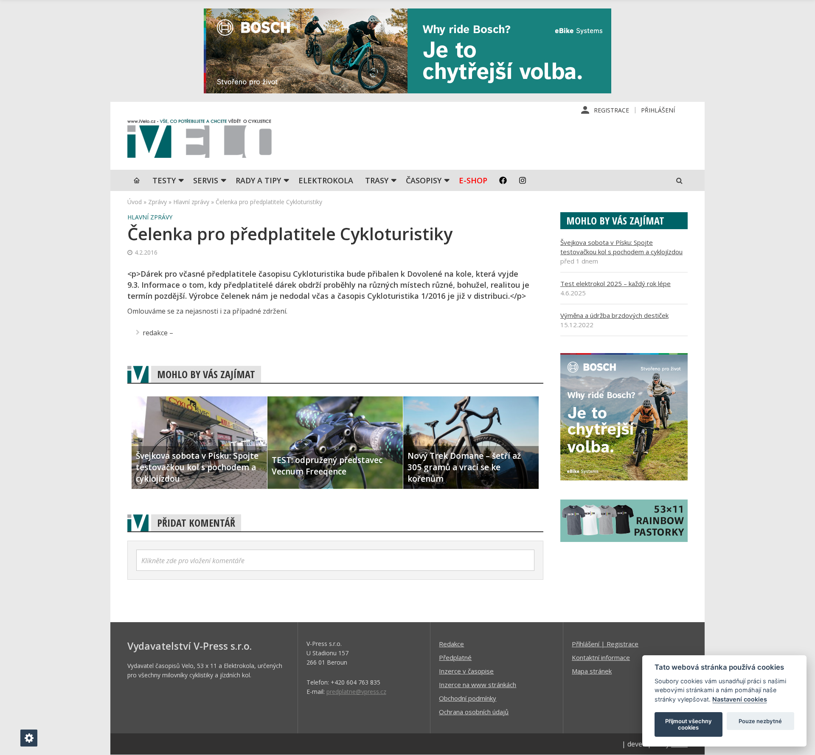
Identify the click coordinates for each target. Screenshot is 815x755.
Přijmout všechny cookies (688, 724)
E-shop (473, 180)
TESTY (164, 180)
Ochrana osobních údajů (474, 711)
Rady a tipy (258, 180)
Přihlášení (658, 110)
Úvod (134, 202)
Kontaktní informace (601, 657)
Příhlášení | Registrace (605, 644)
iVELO (199, 140)
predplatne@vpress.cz (356, 692)
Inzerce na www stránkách (477, 684)
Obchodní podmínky (467, 698)
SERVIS (205, 180)
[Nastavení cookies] (28, 738)
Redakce (451, 644)
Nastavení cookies (739, 699)
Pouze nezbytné (760, 721)
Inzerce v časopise (466, 671)
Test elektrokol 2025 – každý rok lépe (615, 283)
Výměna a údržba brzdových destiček (614, 315)
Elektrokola (325, 180)
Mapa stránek (592, 671)
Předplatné (455, 657)
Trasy (376, 180)
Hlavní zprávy (191, 202)
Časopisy (423, 180)
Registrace (611, 110)
